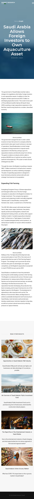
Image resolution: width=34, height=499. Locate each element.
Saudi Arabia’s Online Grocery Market (17, 469)
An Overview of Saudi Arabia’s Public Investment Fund (17, 396)
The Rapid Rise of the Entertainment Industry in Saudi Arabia (17, 433)
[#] (8, 3)
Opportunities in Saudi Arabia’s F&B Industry (17, 361)
